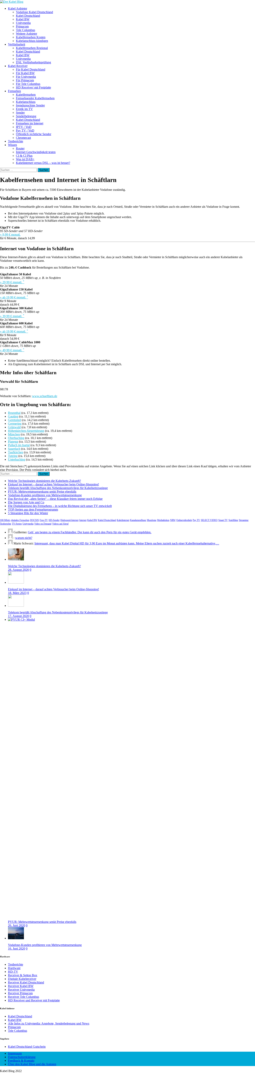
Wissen (12, 145)
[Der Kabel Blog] (11, 1)
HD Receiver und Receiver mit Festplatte (34, 1000)
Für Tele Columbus (28, 84)
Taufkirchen (15, 452)
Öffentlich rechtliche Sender (33, 134)
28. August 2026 (18, 569)
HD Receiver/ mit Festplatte (33, 87)
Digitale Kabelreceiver (22, 979)
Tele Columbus (25, 30)
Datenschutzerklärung (21, 1057)
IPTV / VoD (23, 127)
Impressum (15, 1053)
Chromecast (23, 137)
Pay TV (196, 520)
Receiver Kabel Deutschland (26, 982)
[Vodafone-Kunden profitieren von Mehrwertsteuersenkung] (16, 938)
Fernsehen (14, 91)
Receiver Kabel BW (20, 986)
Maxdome (151, 520)
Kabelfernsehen (26, 94)
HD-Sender (54, 520)
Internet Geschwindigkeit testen (36, 152)
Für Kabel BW (25, 73)
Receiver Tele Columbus (23, 996)
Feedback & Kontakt (21, 1060)
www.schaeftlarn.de (44, 396)
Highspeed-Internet (69, 520)
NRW (173, 520)
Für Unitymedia (26, 76)
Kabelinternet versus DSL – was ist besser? (43, 162)
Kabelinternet (123, 520)
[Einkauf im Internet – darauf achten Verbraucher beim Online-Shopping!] (16, 582)
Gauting (13, 416)
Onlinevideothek (184, 520)
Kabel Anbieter (17, 8)
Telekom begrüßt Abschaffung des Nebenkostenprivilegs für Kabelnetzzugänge (58, 488)
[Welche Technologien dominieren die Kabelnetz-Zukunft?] (16, 559)
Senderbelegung (26, 116)
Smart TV (223, 520)
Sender (20, 112)
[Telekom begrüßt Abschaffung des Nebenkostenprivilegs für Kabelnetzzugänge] (16, 605)
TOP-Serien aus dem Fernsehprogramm (33, 509)
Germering (15, 423)
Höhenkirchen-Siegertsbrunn (26, 430)
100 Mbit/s (5, 520)
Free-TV (44, 520)
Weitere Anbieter (26, 33)
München (14, 434)
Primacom (22, 26)
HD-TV (13, 971)
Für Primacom (25, 80)
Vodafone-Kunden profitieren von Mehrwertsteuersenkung (45, 495)
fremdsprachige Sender (30, 105)
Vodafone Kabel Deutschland (34, 12)
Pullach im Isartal (19, 445)
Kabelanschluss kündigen (32, 40)
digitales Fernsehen (20, 520)
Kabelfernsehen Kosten (30, 37)
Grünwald (14, 427)
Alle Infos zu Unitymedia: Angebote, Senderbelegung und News (48, 1023)
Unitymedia (23, 23)
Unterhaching (16, 459)
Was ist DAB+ (25, 159)
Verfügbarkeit (16, 44)
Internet (82, 520)
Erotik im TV (24, 109)
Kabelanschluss (25, 101)
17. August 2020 (18, 616)
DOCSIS (34, 520)
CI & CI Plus (24, 155)
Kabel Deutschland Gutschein (27, 1046)
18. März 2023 (17, 593)
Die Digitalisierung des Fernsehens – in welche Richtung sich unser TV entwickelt (60, 506)
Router (20, 148)
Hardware (14, 968)
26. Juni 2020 (16, 925)
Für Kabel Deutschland (30, 69)
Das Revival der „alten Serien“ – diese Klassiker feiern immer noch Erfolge (55, 498)
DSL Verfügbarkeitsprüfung (33, 62)
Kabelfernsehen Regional (32, 48)
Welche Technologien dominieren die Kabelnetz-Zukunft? (44, 480)
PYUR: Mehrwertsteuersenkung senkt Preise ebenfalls (42, 491)
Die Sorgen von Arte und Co (26, 502)
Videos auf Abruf (60, 523)
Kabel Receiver (17, 66)
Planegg (13, 441)
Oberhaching (16, 438)
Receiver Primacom (20, 993)
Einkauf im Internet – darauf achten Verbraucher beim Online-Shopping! (53, 484)
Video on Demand (42, 523)
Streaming (243, 520)
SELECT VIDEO (209, 520)
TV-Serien (17, 523)
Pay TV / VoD (25, 130)
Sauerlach (14, 448)
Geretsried (14, 420)
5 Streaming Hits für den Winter (28, 513)
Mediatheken (163, 520)
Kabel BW (22, 19)
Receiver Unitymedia (21, 989)
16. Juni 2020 (16, 948)
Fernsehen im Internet (29, 123)
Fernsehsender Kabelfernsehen (35, 98)
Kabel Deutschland (28, 15)
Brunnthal (14, 412)
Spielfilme (233, 520)
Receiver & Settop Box (22, 975)
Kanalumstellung (138, 520)
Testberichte (15, 141)
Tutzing (13, 456)
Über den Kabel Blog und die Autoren (32, 1064)
